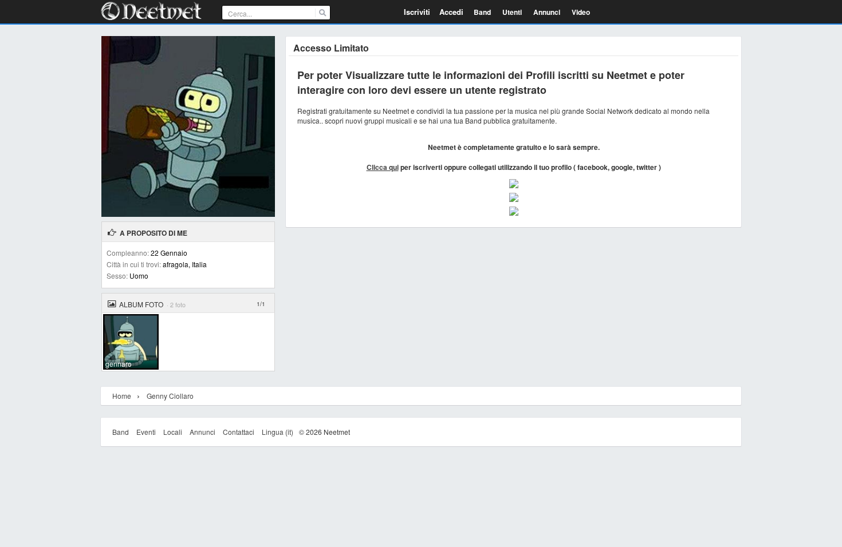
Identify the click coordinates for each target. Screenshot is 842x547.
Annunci (202, 432)
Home (121, 396)
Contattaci (238, 432)
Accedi (451, 11)
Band (120, 432)
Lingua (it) (277, 432)
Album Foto (141, 304)
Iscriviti (417, 11)
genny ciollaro (170, 396)
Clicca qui (383, 167)
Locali (172, 432)
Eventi (146, 432)
